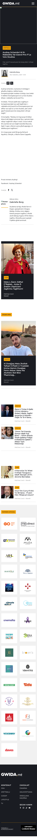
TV (2, 803)
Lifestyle (5, 800)
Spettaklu (5, 792)
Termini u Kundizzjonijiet (7, 828)
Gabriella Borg (15, 72)
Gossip (4, 796)
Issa (3, 788)
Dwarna (23, 788)
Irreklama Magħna (24, 797)
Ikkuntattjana (26, 792)
